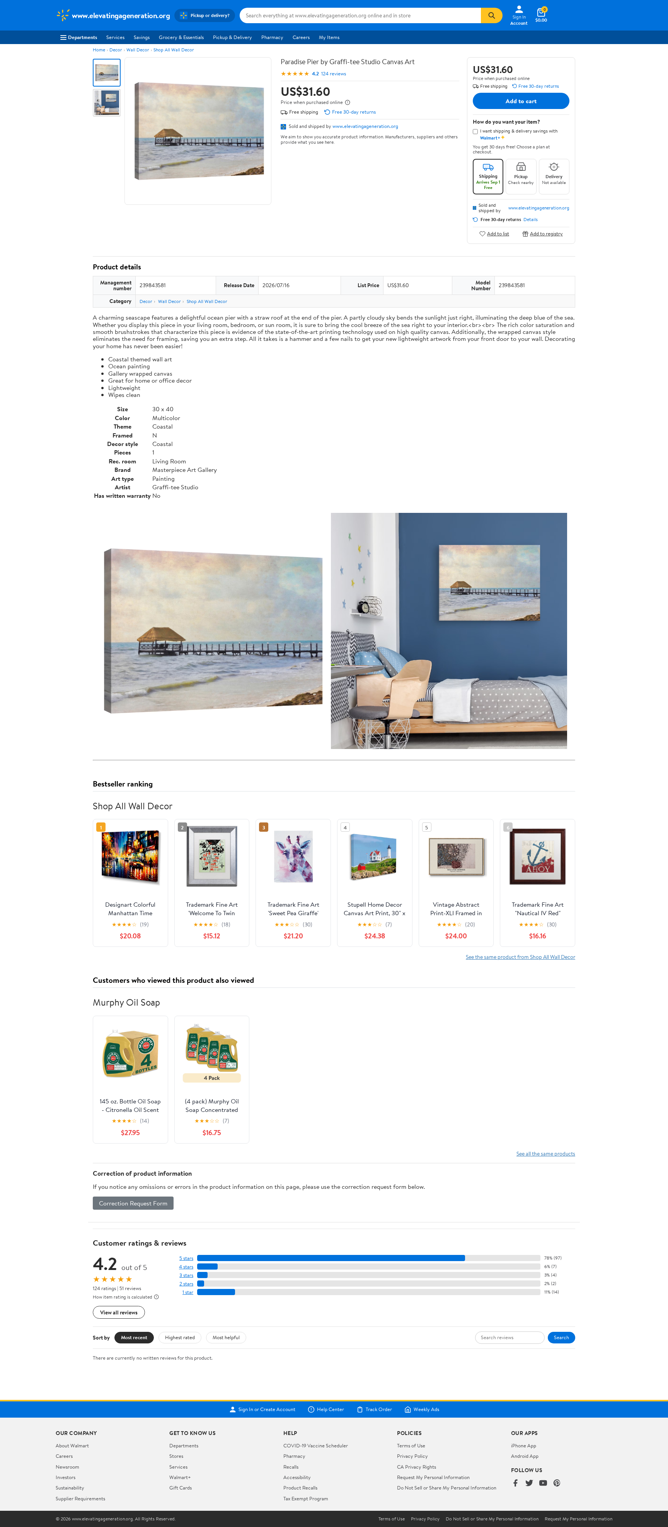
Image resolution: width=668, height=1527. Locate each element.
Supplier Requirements (80, 1498)
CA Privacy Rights (416, 1466)
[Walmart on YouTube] (543, 1483)
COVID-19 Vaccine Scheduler (315, 1445)
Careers (301, 37)
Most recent (134, 1337)
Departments (82, 37)
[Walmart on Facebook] (515, 1483)
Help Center (330, 1409)
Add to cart (521, 101)
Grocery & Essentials (181, 37)
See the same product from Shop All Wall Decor (520, 956)
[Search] (492, 15)
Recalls (290, 1466)
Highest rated (180, 1337)
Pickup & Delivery (232, 37)
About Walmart (72, 1445)
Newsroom (67, 1466)
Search (561, 1337)
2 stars (186, 1284)
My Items (329, 37)
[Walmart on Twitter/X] (529, 1483)
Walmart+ (180, 1477)
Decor (115, 49)
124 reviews (333, 74)
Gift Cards (180, 1487)
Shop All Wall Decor (173, 49)
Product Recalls (300, 1487)
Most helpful (226, 1337)
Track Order (379, 1409)
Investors (65, 1477)
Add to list (498, 233)
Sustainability (70, 1487)
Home (99, 49)
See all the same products (545, 1153)
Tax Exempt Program (305, 1498)
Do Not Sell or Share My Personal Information (446, 1487)
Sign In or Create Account (267, 1409)
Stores (176, 1455)
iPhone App (523, 1445)
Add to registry (546, 233)
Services (115, 37)
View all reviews (119, 1312)
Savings (142, 37)
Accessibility (297, 1477)
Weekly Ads (426, 1409)
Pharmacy (272, 37)
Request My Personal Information (433, 1477)
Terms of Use (411, 1445)
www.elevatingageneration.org (365, 126)
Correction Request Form (133, 1203)
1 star (187, 1292)
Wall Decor (137, 49)
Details (530, 219)
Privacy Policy (412, 1455)
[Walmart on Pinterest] (557, 1483)
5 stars (186, 1258)
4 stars (186, 1267)
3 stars (186, 1275)
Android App (524, 1455)
